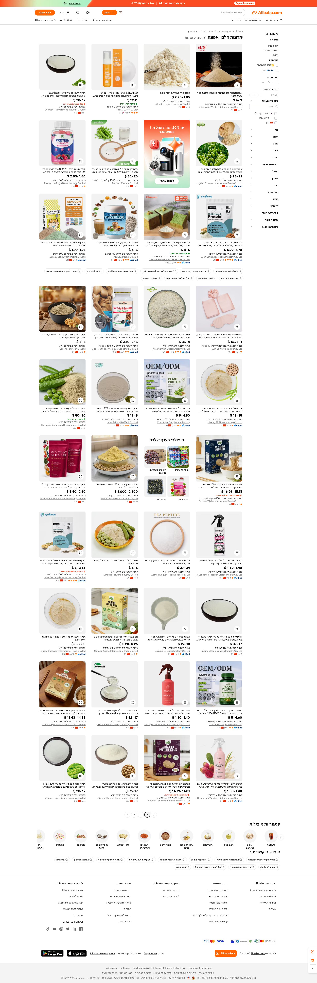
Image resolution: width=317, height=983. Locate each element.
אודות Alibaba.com (266, 883)
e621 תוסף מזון (150, 278)
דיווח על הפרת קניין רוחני (119, 915)
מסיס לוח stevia (267, 867)
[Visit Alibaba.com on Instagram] (61, 929)
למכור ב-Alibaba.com (72, 890)
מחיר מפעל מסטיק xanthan (120, 271)
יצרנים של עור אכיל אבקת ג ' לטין (157, 271)
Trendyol (193, 968)
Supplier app (151, 953)
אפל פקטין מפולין (199, 860)
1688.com (125, 968)
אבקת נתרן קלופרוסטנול (228, 860)
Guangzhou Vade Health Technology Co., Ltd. (63, 498)
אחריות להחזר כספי (218, 896)
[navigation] (263, 423)
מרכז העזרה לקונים (122, 890)
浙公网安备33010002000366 (212, 978)
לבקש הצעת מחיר (170, 896)
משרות (272, 909)
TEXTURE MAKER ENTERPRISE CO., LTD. (169, 259)
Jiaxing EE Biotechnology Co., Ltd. (225, 422)
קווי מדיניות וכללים (218, 921)
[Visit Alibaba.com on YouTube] (54, 929)
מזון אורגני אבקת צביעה (170, 860)
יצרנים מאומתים (171, 890)
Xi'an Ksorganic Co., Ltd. (125, 256)
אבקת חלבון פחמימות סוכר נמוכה (61, 271)
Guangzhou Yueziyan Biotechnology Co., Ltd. (219, 574)
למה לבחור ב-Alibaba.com (263, 890)
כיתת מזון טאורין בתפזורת (194, 271)
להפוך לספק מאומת (73, 909)
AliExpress (111, 968)
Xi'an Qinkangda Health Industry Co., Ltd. (221, 256)
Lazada (158, 968)
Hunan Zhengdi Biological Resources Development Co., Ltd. (62, 425)
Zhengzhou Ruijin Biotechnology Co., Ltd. (65, 183)
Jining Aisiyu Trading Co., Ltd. (227, 348)
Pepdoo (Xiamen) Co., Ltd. (125, 183)
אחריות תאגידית (268, 902)
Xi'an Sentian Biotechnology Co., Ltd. (171, 348)
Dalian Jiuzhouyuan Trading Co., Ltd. (67, 256)
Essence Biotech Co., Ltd (73, 348)
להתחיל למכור (76, 896)
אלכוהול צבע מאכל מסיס (177, 278)
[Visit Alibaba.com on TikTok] (48, 929)
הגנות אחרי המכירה (218, 909)
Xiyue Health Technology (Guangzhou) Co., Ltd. (114, 348)
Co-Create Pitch (267, 896)
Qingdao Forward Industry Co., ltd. (172, 104)
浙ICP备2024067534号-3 (243, 978)
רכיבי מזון (208, 31)
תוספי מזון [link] (193, 31)
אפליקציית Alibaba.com (102, 953)
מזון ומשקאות (224, 31)
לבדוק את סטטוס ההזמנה (70, 902)
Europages (206, 968)
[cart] (77, 13)
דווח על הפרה (124, 921)
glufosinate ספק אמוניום (226, 271)
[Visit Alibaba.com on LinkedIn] (74, 929)
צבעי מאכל (181, 867)
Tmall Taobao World (142, 968)
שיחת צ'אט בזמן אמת (120, 896)
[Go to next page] (127, 815)
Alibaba (239, 31)
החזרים (127, 909)
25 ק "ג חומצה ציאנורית (139, 860)
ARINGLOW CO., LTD (127, 109)
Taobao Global (172, 968)
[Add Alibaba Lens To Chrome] (226, 953)
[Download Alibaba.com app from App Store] (77, 953)
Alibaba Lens (258, 953)
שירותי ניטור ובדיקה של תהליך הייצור (210, 915)
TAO (184, 968)
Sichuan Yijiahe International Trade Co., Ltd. (220, 501)
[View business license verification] (188, 978)
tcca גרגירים (92, 271)
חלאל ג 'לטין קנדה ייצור (109, 860)
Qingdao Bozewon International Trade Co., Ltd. (219, 183)
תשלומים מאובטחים (218, 890)
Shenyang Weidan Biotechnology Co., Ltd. (220, 107)
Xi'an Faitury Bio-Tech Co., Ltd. (122, 422)
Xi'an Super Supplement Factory (173, 422)
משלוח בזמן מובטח (218, 902)
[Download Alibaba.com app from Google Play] (52, 953)
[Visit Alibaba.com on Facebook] (81, 929)
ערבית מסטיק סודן (229, 278)
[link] (312, 951)
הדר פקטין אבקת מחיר (240, 867)
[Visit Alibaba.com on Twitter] (68, 929)
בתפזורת (60, 860)
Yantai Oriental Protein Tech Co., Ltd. (119, 498)
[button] (120, 13)
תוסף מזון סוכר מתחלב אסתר (261, 860)
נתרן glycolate (205, 278)
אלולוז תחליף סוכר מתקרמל (208, 867)
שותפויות (78, 915)
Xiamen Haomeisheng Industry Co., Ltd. (65, 109)
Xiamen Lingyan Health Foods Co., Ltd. (170, 574)
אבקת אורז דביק (81, 860)
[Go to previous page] (154, 815)
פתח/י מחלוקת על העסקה (118, 902)
